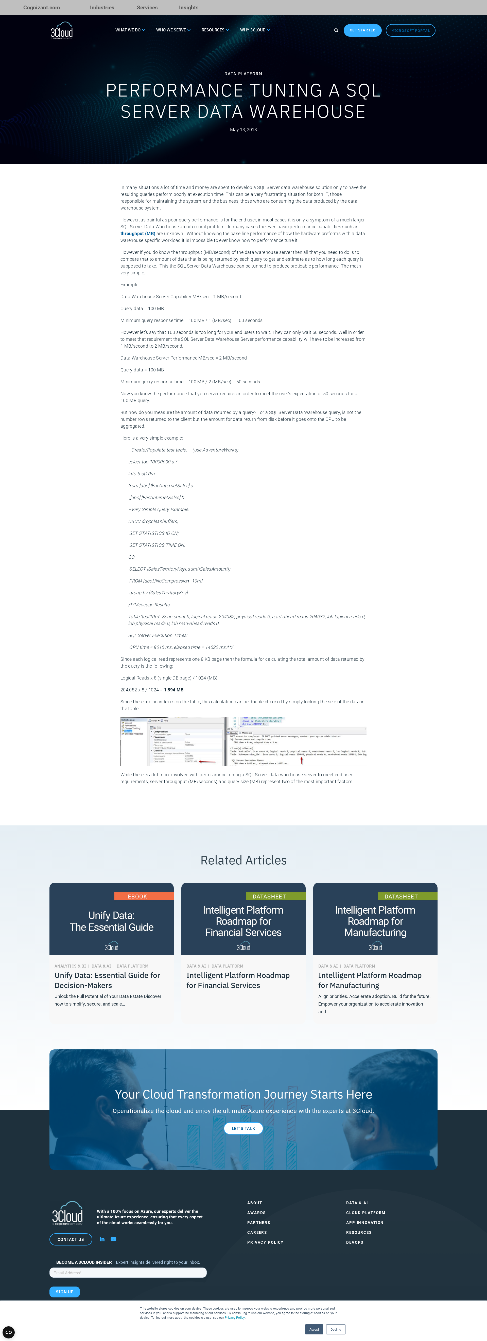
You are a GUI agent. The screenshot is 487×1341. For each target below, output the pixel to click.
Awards (256, 1212)
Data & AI (357, 1202)
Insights (189, 7)
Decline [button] (336, 1329)
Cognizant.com (41, 7)
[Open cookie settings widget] (9, 1332)
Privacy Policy (235, 1317)
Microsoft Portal (410, 30)
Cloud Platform (366, 1212)
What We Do (128, 29)
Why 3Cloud (253, 29)
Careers (257, 1232)
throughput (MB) (138, 233)
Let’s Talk (243, 1128)
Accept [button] (314, 1329)
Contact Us (71, 1239)
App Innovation (365, 1222)
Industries (102, 7)
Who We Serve (171, 29)
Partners (258, 1222)
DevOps (354, 1242)
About (254, 1202)
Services (147, 7)
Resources (213, 29)
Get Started (363, 29)
